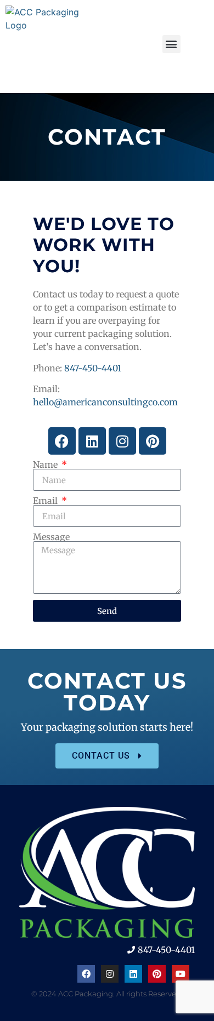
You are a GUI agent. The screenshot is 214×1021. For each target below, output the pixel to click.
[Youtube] (180, 974)
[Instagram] (122, 441)
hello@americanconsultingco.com (105, 402)
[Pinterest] (152, 441)
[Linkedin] (92, 441)
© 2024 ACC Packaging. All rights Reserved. (107, 993)
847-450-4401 (92, 368)
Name (46, 464)
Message (51, 536)
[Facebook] (62, 441)
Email (46, 500)
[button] (171, 44)
